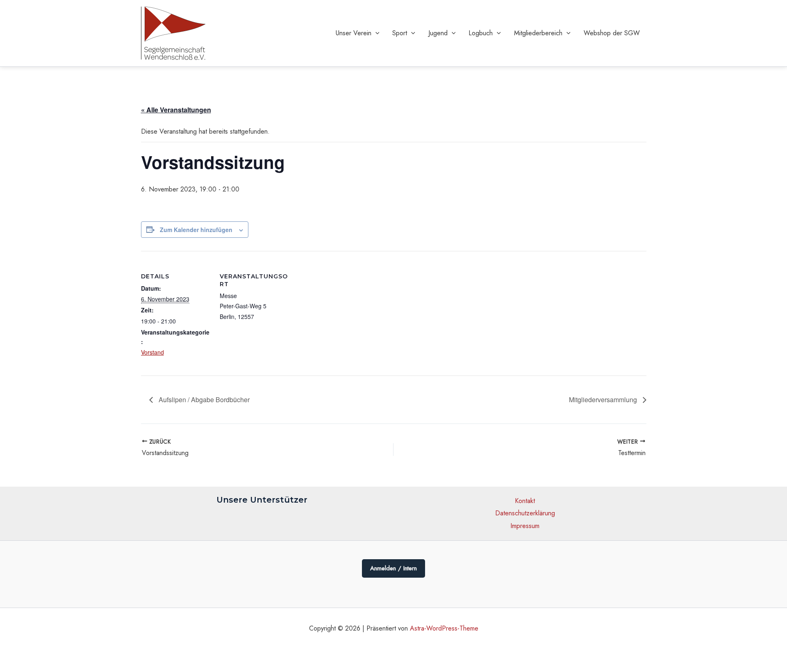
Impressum (524, 526)
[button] (375, 33)
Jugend (438, 33)
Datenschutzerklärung (525, 513)
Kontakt (525, 501)
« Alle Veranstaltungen (176, 109)
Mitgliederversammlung (604, 399)
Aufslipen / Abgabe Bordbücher (203, 399)
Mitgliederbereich (538, 33)
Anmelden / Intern (393, 568)
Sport (399, 33)
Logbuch (481, 33)
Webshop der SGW (612, 33)
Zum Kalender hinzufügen (196, 229)
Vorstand (152, 352)
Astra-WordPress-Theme (444, 628)
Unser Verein (353, 33)
